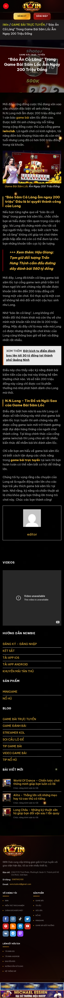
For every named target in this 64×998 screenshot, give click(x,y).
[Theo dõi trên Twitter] (28, 919)
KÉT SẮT (9, 651)
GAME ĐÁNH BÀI (14, 726)
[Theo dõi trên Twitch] (20, 934)
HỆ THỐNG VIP (10, 971)
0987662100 (17, 879)
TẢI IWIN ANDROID (12, 956)
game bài (22, 117)
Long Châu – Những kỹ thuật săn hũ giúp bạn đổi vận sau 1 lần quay (36, 811)
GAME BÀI (40, 901)
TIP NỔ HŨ (10, 759)
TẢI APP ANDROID (15, 664)
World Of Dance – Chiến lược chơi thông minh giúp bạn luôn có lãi (36, 782)
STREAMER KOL (14, 732)
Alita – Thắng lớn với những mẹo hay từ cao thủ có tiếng (35, 797)
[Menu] (6, 6)
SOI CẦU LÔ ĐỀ (13, 739)
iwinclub (9, 131)
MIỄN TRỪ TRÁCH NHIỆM (14, 905)
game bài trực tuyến (25, 460)
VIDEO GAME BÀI (14, 753)
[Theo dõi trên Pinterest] (6, 926)
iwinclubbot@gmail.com (20, 884)
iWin (6, 24)
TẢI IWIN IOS (10, 951)
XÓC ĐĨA (39, 910)
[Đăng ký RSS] (13, 926)
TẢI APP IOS (11, 657)
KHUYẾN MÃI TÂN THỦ (18, 671)
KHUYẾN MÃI (10, 961)
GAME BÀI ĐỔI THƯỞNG (45, 925)
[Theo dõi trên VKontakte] (6, 934)
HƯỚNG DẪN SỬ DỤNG (14, 966)
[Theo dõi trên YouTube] (28, 926)
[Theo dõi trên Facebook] (6, 919)
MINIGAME (10, 691)
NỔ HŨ (7, 698)
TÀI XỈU (38, 905)
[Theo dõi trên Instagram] (13, 919)
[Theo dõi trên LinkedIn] (20, 926)
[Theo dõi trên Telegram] (13, 934)
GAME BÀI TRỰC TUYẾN (28, 24)
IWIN (7, 901)
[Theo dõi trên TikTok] (20, 919)
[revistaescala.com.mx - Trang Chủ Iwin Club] (32, 6)
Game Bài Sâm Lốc (16, 186)
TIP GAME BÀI (12, 746)
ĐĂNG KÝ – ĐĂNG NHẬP (20, 644)
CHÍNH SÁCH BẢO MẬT (14, 910)
